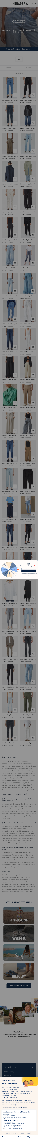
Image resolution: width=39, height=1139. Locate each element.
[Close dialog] (37, 560)
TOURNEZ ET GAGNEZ (28, 571)
